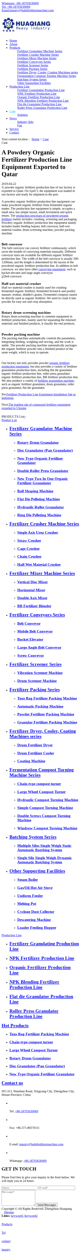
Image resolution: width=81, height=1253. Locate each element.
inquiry (6, 1249)
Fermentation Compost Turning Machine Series (46, 76)
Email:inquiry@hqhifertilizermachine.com (28, 10)
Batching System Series (32, 79)
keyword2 (31, 1215)
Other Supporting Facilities (34, 83)
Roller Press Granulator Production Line (42, 107)
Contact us (12, 1082)
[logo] (40, 25)
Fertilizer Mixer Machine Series (36, 58)
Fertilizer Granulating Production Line (41, 90)
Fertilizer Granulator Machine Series (39, 51)
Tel (4, 1232)
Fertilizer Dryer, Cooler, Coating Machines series (47, 72)
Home (13, 40)
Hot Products (15, 1025)
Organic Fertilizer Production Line (38, 97)
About (13, 44)
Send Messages (47, 1204)
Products (14, 47)
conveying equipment (52, 269)
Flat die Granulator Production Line (39, 104)
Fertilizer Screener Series (32, 65)
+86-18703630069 (26, 1111)
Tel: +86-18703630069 (16, 6)
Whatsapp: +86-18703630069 (20, 3)
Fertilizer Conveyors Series (34, 61)
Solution (22, 114)
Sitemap (9, 1212)
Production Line (19, 86)
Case (12, 111)
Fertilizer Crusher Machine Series (38, 54)
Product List (9, 420)
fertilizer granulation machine (56, 380)
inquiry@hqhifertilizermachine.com (41, 1144)
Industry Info (25, 122)
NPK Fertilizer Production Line (36, 93)
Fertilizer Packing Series (32, 69)
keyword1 (17, 1215)
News (13, 118)
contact (6, 1241)
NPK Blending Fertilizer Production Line (43, 100)
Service (14, 129)
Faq (19, 125)
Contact (14, 132)
